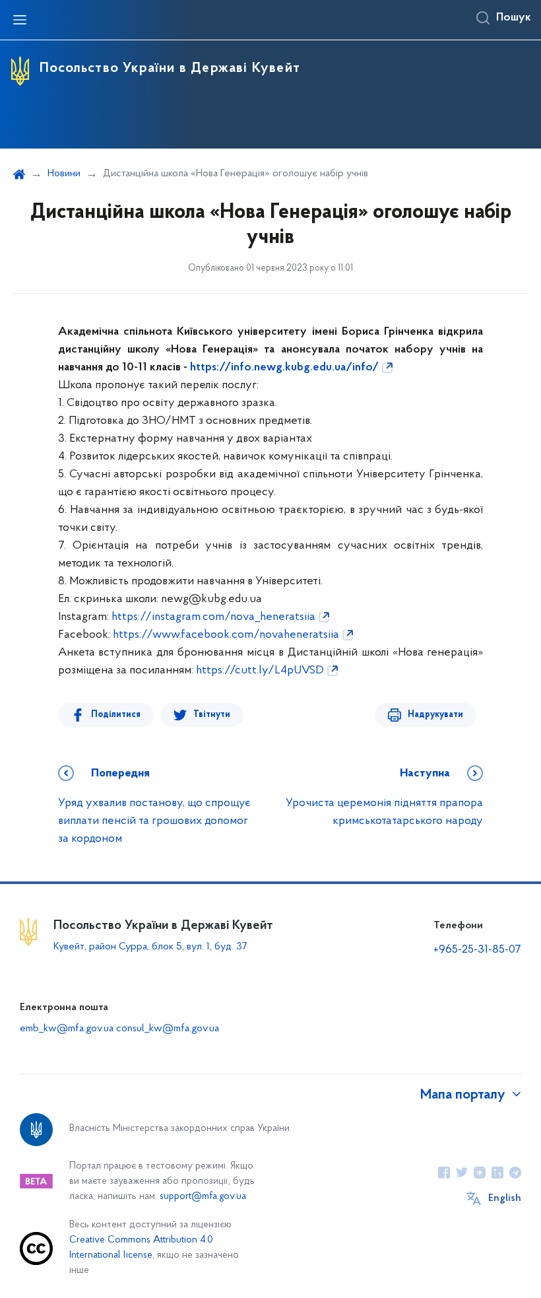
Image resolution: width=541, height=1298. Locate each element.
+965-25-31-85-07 (477, 950)
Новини (64, 173)
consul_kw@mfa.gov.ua (167, 1028)
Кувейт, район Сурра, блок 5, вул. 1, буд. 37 (150, 946)
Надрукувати (435, 715)
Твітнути (211, 715)
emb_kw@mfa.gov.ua (66, 1028)
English (504, 1198)
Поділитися (116, 715)
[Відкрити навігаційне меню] (19, 19)
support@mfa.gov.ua (203, 1197)
